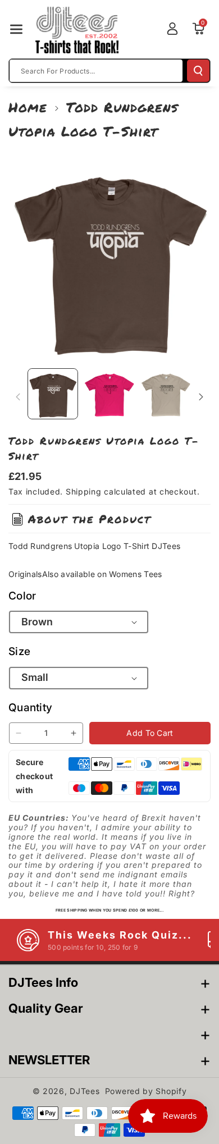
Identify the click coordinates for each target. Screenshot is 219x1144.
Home (27, 107)
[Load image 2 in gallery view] (109, 393)
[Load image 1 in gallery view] (53, 393)
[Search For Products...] (198, 71)
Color (22, 595)
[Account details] (172, 28)
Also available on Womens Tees (102, 574)
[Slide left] (18, 396)
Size (19, 651)
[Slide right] (201, 396)
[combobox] (96, 71)
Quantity (30, 707)
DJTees (84, 1091)
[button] (16, 29)
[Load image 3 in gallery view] (165, 393)
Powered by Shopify (146, 1091)
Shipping (84, 491)
